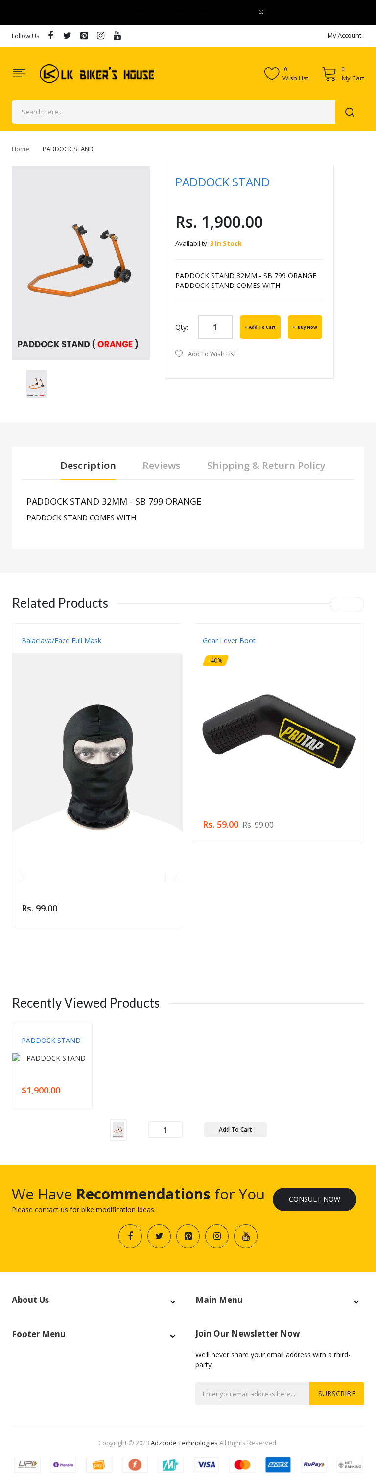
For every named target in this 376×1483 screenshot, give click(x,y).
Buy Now (307, 327)
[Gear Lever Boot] (278, 725)
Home (20, 148)
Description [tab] (88, 465)
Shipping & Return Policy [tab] (266, 465)
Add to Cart (262, 327)
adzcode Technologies (184, 1442)
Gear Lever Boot (229, 640)
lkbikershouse (44, 650)
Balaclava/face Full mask (61, 640)
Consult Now (314, 1199)
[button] (22, 782)
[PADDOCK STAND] (36, 383)
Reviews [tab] (161, 465)
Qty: (181, 327)
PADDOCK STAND (51, 1040)
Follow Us (26, 35)
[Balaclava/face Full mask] (97, 767)
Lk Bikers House (45, 1050)
